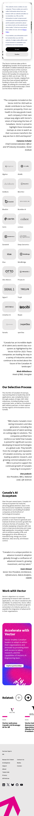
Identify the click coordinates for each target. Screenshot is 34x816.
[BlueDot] (9, 201)
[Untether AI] (9, 306)
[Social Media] (3, 784)
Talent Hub (5, 772)
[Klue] (9, 254)
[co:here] (25, 219)
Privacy (4, 775)
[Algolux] (9, 166)
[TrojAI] (25, 289)
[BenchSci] (25, 183)
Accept (17, 49)
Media (19, 763)
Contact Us (20, 760)
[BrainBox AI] (25, 201)
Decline (17, 54)
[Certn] (9, 219)
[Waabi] (25, 306)
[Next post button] (28, 697)
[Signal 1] (9, 289)
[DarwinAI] (9, 236)
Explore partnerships (14, 666)
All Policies (5, 778)
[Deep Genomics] (25, 236)
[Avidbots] (9, 183)
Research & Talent (8, 760)
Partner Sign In (7, 751)
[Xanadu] (9, 324)
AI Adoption (6, 763)
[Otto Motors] (9, 271)
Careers (19, 766)
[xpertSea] (25, 324)
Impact (4, 766)
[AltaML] (25, 166)
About (4, 769)
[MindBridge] (25, 254)
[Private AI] (25, 271)
